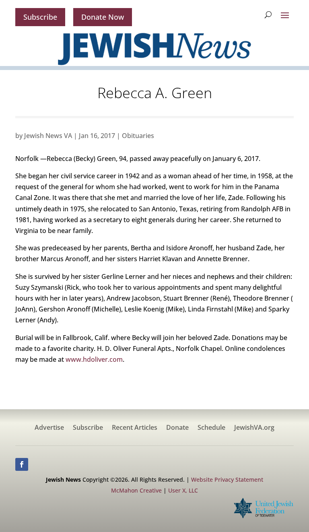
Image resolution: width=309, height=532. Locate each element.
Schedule (211, 428)
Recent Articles (134, 428)
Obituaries (138, 135)
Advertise (49, 428)
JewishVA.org (254, 428)
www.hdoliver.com (94, 359)
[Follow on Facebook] (21, 464)
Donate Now (102, 17)
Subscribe (40, 17)
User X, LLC (183, 490)
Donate (177, 428)
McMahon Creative (136, 490)
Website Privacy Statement (227, 479)
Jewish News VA (48, 135)
